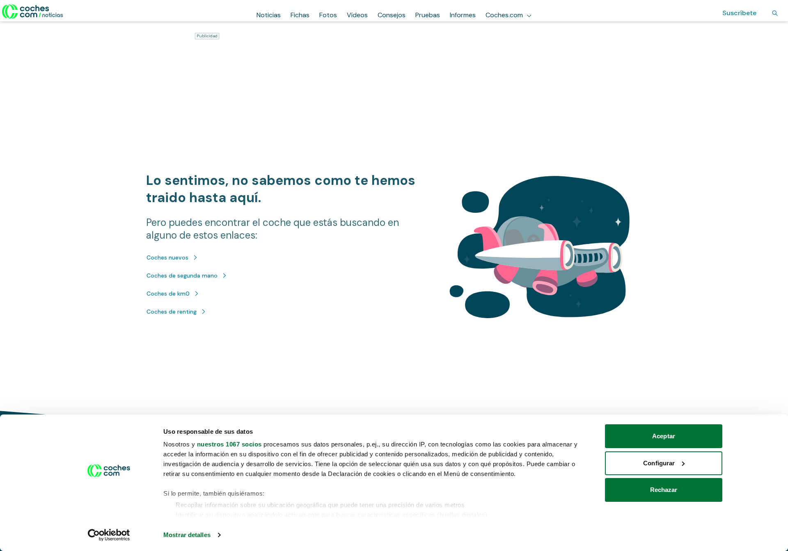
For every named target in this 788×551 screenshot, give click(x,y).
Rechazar (664, 489)
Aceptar (663, 436)
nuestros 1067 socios (229, 444)
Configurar (659, 463)
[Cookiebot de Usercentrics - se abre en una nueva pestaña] (109, 535)
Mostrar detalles (187, 534)
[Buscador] (775, 13)
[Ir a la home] (32, 11)
